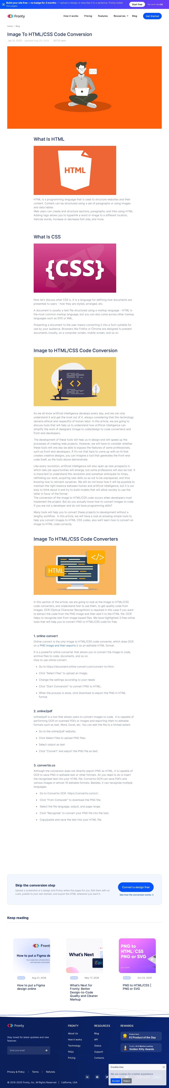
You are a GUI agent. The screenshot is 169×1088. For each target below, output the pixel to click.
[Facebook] (97, 1077)
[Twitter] (107, 1077)
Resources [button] (120, 16)
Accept (116, 1080)
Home (10, 26)
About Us (73, 1033)
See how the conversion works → (137, 894)
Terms (35, 1071)
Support (98, 1051)
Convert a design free (136, 887)
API (96, 1039)
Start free (137, 4)
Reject (126, 1080)
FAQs (71, 1051)
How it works (71, 16)
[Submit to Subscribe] (46, 1050)
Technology (74, 1045)
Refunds (50, 1071)
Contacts (99, 1057)
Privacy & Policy (16, 1071)
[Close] (163, 1067)
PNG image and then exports (58, 645)
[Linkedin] (87, 1077)
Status (97, 1045)
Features (103, 16)
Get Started (152, 16)
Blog (134, 16)
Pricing (88, 16)
